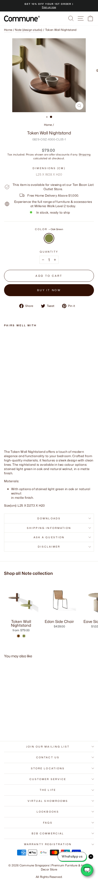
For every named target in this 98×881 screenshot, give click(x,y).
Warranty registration (48, 844)
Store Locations (48, 768)
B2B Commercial (48, 833)
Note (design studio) (28, 30)
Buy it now (49, 290)
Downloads (49, 518)
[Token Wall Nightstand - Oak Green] (12, 419)
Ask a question (49, 537)
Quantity (49, 251)
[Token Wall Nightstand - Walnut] (7, 419)
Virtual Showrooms (48, 801)
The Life (48, 790)
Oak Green (49, 238)
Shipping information (49, 528)
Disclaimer (49, 546)
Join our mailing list (48, 746)
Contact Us (47, 757)
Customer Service (47, 779)
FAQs (48, 822)
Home (8, 30)
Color (49, 229)
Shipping (85, 154)
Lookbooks (48, 811)
